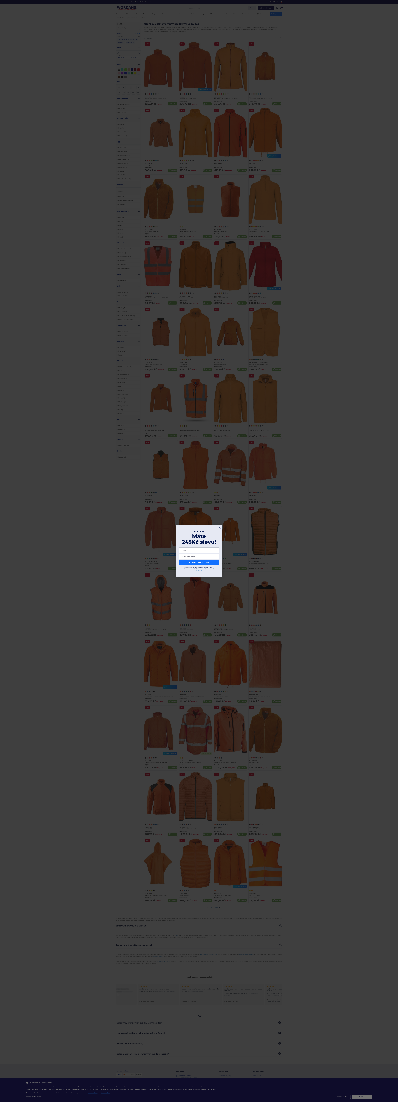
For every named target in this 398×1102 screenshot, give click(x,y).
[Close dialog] (219, 528)
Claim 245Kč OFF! (199, 562)
